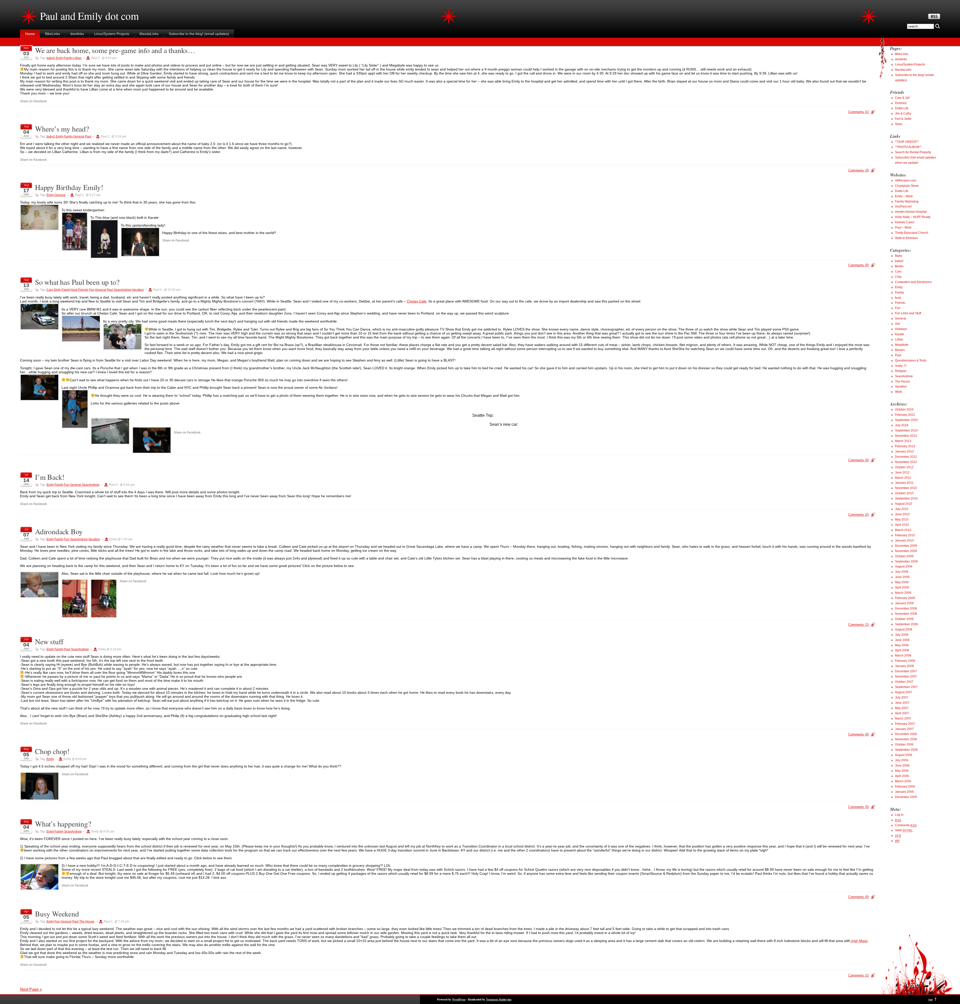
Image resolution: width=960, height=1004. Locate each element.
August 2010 (903, 504)
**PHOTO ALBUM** (908, 147)
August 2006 (903, 755)
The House (86, 921)
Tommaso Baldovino (499, 999)
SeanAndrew (122, 290)
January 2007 (904, 729)
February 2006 (905, 786)
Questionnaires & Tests (910, 360)
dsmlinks (77, 34)
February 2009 (905, 598)
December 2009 (906, 546)
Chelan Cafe (416, 301)
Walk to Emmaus (906, 238)
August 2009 (903, 566)
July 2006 (901, 760)
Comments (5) (858, 807)
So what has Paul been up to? (77, 282)
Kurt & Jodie (903, 118)
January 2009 (904, 603)
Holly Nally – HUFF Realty (912, 217)
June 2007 (902, 702)
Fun (91, 290)
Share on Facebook (33, 101)
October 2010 (904, 493)
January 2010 (904, 540)
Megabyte (901, 344)
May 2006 (901, 770)
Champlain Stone (907, 186)
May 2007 (901, 708)
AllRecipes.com (905, 180)
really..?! (900, 366)
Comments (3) (858, 170)
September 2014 (906, 430)
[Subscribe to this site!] (934, 18)
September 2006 (906, 750)
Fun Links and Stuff (908, 313)
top (930, 999)
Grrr (897, 324)
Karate (899, 334)
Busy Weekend (57, 913)
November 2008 (906, 614)
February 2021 (905, 414)
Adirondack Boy (59, 531)
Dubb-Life (901, 108)
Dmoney (900, 103)
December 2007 (906, 671)
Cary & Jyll (902, 98)
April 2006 (902, 776)
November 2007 (906, 676)
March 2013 (903, 441)
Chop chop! (52, 751)
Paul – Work (903, 227)
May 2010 (901, 519)
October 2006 (904, 744)
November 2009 (906, 551)
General (78, 136)
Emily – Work (904, 196)
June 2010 (902, 514)
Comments (905, 825)
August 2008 (903, 629)
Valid (904, 830)
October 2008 (904, 619)
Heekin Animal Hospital (911, 212)
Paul (88, 136)
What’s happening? (63, 823)
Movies (900, 350)
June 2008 (902, 640)
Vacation (138, 290)
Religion (900, 371)
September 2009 (906, 561)
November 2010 (906, 488)
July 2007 (901, 697)
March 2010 (903, 530)
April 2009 (902, 587)
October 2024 (904, 409)
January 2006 (904, 792)
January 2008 (904, 666)
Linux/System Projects (111, 34)
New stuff (49, 641)
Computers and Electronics (913, 282)
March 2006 (903, 781)
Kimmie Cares (904, 222)
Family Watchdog (906, 201)
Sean (898, 124)
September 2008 (906, 624)
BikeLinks (52, 34)
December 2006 (906, 734)
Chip (898, 276)
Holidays (901, 329)
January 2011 (904, 482)
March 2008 (903, 655)
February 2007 (905, 724)
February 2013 (905, 446)
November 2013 (906, 436)
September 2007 (906, 687)
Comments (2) (858, 514)
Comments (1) (858, 112)
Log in (899, 814)
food (74, 290)
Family (68, 58)
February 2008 (905, 660)
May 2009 (901, 582)
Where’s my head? (62, 129)
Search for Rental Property (913, 152)
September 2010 (906, 498)
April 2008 (902, 650)
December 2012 (906, 456)
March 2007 (903, 718)
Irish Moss (859, 941)
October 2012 (904, 467)
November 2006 (906, 739)
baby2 (50, 58)
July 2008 (901, 634)
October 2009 (904, 556)
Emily (59, 58)
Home (30, 34)
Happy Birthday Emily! (69, 187)
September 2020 (906, 420)
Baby (898, 256)
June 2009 (902, 577)
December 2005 (906, 797)
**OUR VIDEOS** (907, 142)
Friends (83, 290)
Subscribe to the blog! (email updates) (199, 34)
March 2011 (903, 478)
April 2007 (902, 713)
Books (899, 266)
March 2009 (903, 592)
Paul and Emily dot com (89, 16)
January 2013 (904, 451)
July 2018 (901, 425)
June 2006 (902, 765)
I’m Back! (49, 477)
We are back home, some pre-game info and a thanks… (115, 50)
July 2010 (901, 509)
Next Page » (31, 989)
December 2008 (906, 608)
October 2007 (904, 682)
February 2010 (905, 535)
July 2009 (901, 572)
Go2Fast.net (903, 206)
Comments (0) (858, 265)
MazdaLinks (149, 34)
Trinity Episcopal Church (911, 232)
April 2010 (902, 524)
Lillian (77, 58)
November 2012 (906, 462)
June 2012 (902, 472)
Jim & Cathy (903, 113)
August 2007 (903, 692)
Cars (49, 290)
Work (898, 392)
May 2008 (901, 645)
